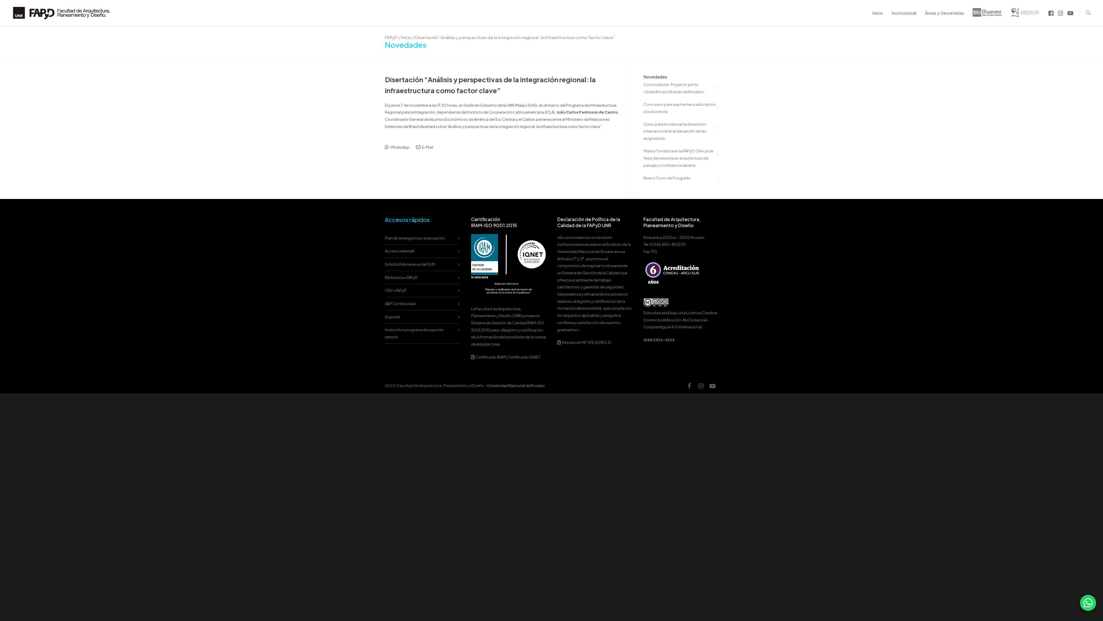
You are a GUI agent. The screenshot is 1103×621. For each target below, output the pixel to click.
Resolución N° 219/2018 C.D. (586, 342)
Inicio (877, 13)
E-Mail (427, 147)
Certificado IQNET (524, 357)
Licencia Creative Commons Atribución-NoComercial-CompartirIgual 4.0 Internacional (680, 319)
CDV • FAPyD (395, 290)
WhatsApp (400, 147)
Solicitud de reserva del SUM (410, 264)
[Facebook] (689, 386)
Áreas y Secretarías (944, 13)
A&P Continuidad (400, 303)
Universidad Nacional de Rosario (516, 385)
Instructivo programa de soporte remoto (414, 333)
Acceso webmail (399, 251)
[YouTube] (712, 386)
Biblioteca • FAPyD (401, 277)
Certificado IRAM (491, 357)
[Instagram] (701, 386)
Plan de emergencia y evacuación (415, 238)
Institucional (904, 13)
